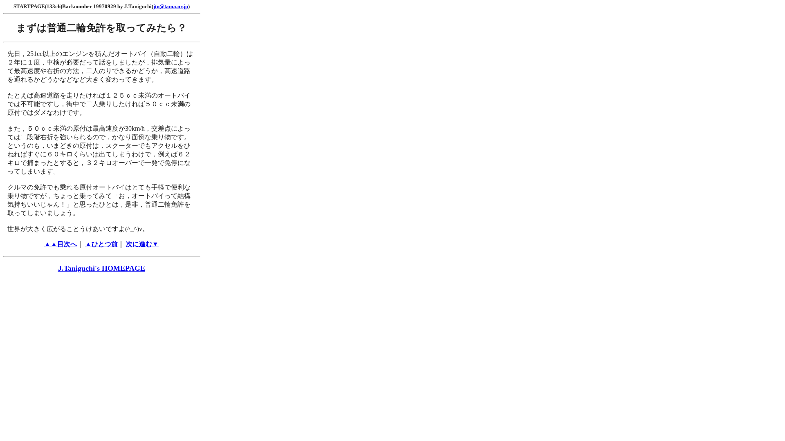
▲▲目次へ (60, 244)
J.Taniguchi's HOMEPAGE (101, 268)
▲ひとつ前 (101, 244)
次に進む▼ (142, 244)
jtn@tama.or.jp (170, 6)
